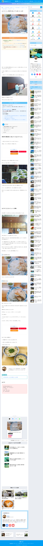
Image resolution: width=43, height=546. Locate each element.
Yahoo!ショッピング (21, 151)
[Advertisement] (14, 58)
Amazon (14, 153)
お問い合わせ (31, 1)
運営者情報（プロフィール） (19, 1)
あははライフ (7, 1)
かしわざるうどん (7, 129)
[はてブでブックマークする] (16, 419)
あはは (13, 519)
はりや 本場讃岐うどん (13, 149)
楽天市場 (13, 151)
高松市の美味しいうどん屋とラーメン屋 (21, 440)
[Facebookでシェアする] (13, 419)
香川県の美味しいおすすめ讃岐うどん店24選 (10, 377)
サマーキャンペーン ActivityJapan (18, 45)
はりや (4, 132)
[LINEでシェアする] (19, 419)
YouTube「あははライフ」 (7, 109)
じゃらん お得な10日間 (18, 43)
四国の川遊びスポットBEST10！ (10, 118)
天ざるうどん (6, 130)
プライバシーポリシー (37, 1)
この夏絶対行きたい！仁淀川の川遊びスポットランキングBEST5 (15, 119)
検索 (41, 7)
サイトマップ (27, 1)
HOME (22, 541)
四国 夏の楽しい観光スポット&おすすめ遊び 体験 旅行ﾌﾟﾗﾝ (21, 3)
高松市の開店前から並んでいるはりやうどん (10, 126)
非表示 (6, 124)
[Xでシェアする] (9, 419)
